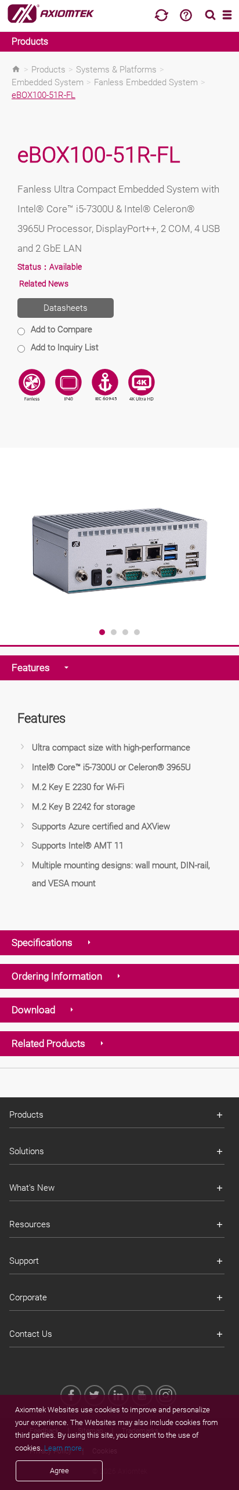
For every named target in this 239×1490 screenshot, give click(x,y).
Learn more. (64, 1448)
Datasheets (66, 308)
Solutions (26, 1151)
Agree (59, 1470)
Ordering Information (57, 976)
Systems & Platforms (116, 69)
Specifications (42, 942)
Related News (43, 283)
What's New (32, 1188)
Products (30, 41)
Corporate (28, 1297)
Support (24, 1261)
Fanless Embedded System (146, 82)
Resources (29, 1224)
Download (33, 1010)
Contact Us (30, 1334)
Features (31, 667)
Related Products (48, 1043)
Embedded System (48, 82)
